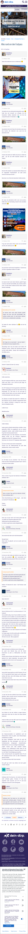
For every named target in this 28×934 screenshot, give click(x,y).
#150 (25, 792)
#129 (25, 279)
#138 (25, 514)
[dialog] (14, 900)
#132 (25, 361)
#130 (25, 306)
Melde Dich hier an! (14, 26)
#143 (25, 608)
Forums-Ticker (4, 861)
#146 (25, 691)
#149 (25, 774)
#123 (25, 126)
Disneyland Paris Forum (6, 855)
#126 (25, 197)
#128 (25, 264)
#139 (25, 532)
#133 (25, 374)
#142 (25, 596)
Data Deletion (5, 931)
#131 (25, 336)
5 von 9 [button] (14, 817)
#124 (25, 152)
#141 (25, 568)
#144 (25, 646)
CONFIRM (8, 925)
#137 (25, 487)
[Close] (25, 869)
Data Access (14, 931)
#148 (25, 731)
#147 (25, 709)
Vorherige (8, 817)
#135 (25, 457)
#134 (25, 421)
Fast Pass (7, 49)
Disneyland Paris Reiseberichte (8, 858)
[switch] (22, 900)
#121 (25, 58)
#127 (25, 241)
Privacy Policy (22, 931)
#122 (25, 108)
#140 (25, 552)
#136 (25, 473)
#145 (25, 669)
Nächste (20, 817)
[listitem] (14, 896)
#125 (25, 168)
